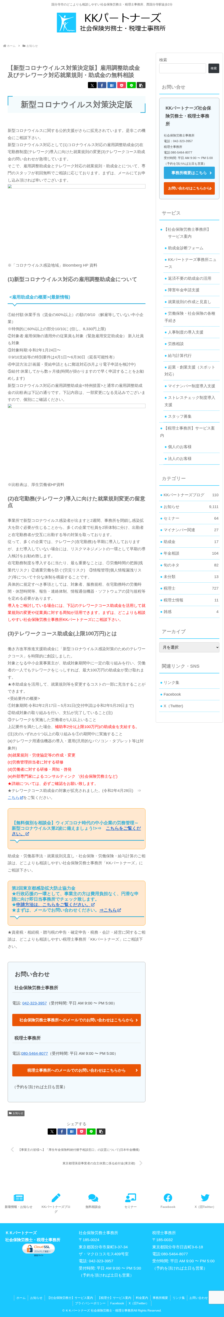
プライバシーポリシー (90, 1303)
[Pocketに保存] (121, 85)
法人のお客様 (180, 458)
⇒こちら (108, 910)
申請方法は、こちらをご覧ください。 (53, 904)
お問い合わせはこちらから (189, 188)
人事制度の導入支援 (185, 332)
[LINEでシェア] (131, 85)
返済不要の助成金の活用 (189, 278)
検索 (163, 60)
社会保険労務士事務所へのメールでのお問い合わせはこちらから (76, 1020)
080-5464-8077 (34, 1053)
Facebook (172, 694)
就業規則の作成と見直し (189, 302)
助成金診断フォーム (185, 248)
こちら (13, 797)
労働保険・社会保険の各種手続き (189, 317)
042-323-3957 (34, 1003)
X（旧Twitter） (139, 1303)
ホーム (21, 1298)
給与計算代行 (180, 355)
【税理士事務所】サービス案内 (187, 431)
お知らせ (18, 1113)
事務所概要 (160, 1298)
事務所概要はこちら (189, 173)
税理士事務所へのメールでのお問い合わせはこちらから (76, 1070)
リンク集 (171, 682)
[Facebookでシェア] (102, 85)
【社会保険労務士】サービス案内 (70, 1298)
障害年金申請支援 (184, 290)
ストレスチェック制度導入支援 (189, 401)
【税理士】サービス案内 (114, 1298)
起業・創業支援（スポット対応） (189, 370)
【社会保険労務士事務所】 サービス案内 (185, 233)
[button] (141, 85)
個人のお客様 (180, 447)
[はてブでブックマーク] (111, 85)
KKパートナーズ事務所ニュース (190, 263)
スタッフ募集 (180, 416)
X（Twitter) (173, 706)
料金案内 (142, 1298)
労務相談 (176, 344)
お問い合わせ (198, 1298)
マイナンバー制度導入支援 (191, 386)
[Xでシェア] (92, 85)
